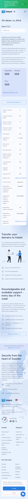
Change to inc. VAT (13, 348)
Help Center (19, 435)
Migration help (20, 442)
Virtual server (5, 472)
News (3, 435)
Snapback (17, 477)
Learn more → (22, 4)
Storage (17, 472)
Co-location (5, 478)
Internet (17, 464)
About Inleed (5, 432)
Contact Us (19, 432)
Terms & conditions (7, 440)
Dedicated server (6, 475)
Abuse (17, 445)
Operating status (18, 438)
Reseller (4, 470)
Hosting (4, 467)
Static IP (17, 474)
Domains (4, 464)
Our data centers (6, 437)
